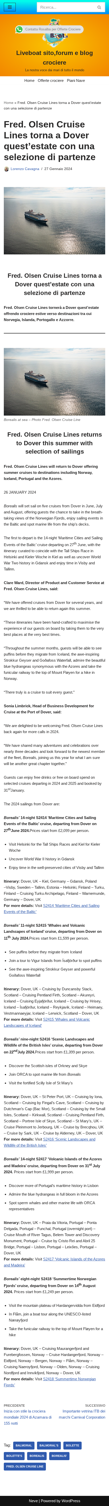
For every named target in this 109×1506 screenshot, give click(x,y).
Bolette (72, 1445)
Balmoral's (49, 1445)
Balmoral (24, 1445)
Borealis (37, 1455)
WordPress (71, 1501)
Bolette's (14, 1455)
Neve (33, 1501)
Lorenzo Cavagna (25, 169)
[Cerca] (99, 7)
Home (29, 80)
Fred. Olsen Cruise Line (24, 1466)
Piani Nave (76, 80)
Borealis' (59, 1455)
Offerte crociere (51, 80)
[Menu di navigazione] (10, 7)
